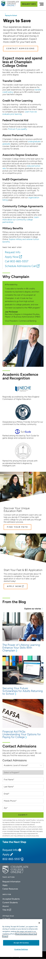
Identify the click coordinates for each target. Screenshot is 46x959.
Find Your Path (17, 527)
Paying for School (11, 15)
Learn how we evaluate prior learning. (19, 113)
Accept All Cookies (21, 943)
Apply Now (11, 256)
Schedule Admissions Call (20, 266)
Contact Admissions (20, 48)
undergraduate (34, 141)
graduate (6, 144)
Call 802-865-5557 (17, 261)
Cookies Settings (21, 949)
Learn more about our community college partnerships (20, 219)
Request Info (29, 4)
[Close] (39, 923)
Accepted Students (11, 899)
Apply (6, 854)
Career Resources (10, 889)
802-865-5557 (11, 859)
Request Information (11, 881)
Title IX (5, 910)
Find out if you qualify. (17, 129)
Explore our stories (32, 608)
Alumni (5, 906)
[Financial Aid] (27, 129)
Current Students (10, 902)
